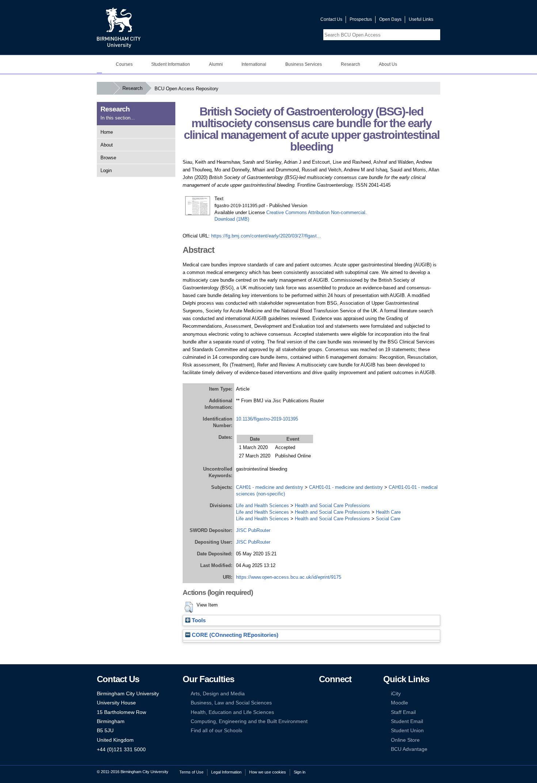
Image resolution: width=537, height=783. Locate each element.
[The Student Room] (344, 712)
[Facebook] (322, 694)
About (106, 145)
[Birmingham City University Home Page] (99, 64)
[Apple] (322, 721)
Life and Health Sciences (262, 505)
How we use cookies (267, 772)
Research (350, 64)
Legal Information (226, 772)
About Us (388, 64)
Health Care (388, 512)
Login (106, 170)
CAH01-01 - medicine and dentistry (346, 487)
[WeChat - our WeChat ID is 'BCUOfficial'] (333, 712)
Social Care (388, 518)
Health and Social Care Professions (332, 505)
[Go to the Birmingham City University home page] (119, 27)
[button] (188, 607)
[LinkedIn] (322, 703)
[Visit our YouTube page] (297, 21)
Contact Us (331, 19)
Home (106, 132)
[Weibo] (322, 712)
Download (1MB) (231, 219)
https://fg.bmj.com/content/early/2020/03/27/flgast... (266, 236)
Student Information (170, 64)
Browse (108, 157)
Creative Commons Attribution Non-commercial (315, 212)
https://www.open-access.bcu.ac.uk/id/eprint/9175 (288, 577)
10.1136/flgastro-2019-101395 (267, 419)
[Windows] (344, 721)
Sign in (299, 772)
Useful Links (421, 19)
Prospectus (361, 19)
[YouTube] (344, 694)
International (253, 64)
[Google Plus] (344, 703)
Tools (198, 620)
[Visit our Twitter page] (288, 21)
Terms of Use (191, 772)
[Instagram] (333, 703)
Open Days (390, 19)
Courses (124, 64)
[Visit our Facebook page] (279, 21)
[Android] (333, 721)
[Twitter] (333, 694)
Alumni (216, 64)
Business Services (303, 64)
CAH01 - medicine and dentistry (269, 487)
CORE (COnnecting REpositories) (234, 635)
